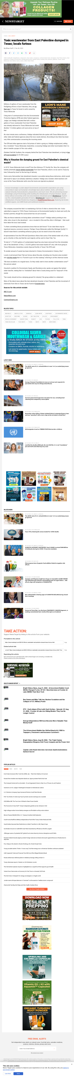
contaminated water (45, 58)
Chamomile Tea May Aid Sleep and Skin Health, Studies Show (21, 885)
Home (5, 36)
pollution (55, 59)
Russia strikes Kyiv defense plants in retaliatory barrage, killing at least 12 (24, 857)
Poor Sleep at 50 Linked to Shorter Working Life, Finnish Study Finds (23, 844)
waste (22, 61)
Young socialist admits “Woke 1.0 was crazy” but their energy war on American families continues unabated (33, 848)
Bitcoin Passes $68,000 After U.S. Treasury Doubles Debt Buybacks (22, 815)
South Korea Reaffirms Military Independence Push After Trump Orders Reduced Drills (27, 819)
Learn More (8, 1073)
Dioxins (64, 58)
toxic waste (13, 61)
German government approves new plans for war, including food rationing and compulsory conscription (44, 398)
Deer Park (59, 58)
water (25, 61)
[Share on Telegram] (18, 53)
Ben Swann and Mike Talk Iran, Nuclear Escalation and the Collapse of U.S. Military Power (44, 700)
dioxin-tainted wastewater (25, 170)
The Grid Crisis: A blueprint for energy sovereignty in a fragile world (22, 876)
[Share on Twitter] (14, 53)
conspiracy (36, 58)
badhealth (10, 58)
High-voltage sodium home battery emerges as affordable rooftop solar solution (26, 810)
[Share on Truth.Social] (26, 53)
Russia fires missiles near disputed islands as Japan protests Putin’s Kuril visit (25, 778)
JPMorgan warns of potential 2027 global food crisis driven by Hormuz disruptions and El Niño (30, 833)
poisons (50, 59)
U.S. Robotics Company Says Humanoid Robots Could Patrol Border (23, 792)
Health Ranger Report (11, 683)
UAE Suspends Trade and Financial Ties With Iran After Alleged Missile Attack (25, 853)
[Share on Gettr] (30, 53)
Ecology (11, 59)
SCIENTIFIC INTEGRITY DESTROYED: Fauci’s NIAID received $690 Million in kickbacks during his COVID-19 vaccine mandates (46, 548)
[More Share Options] (34, 53)
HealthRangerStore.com (46, 200)
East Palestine (35, 316)
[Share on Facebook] (10, 53)
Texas (59, 59)
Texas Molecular (10, 322)
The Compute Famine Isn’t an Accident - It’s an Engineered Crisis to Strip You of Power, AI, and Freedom (32, 783)
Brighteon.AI (40, 198)
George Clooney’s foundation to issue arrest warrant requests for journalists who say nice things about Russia (45, 382)
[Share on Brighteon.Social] (6, 53)
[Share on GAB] (22, 53)
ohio (46, 59)
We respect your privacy (37, 1053)
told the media (12, 258)
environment (17, 59)
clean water (29, 58)
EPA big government (26, 59)
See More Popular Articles (36, 889)
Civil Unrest (11, 36)
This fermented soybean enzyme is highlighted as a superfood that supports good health (28, 866)
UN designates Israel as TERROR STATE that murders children (43, 429)
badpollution (16, 58)
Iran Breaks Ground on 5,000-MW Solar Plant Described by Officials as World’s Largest (28, 828)
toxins (18, 61)
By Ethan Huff (8, 48)
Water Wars (31, 61)
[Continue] (54, 1049)
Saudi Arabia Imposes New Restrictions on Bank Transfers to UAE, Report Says (26, 824)
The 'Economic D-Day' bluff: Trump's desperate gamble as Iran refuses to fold (25, 806)
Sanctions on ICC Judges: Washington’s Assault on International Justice (24, 787)
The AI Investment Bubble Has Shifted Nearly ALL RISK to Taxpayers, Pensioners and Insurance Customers (44, 731)
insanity (42, 59)
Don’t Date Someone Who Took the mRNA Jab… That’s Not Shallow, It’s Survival (26, 774)
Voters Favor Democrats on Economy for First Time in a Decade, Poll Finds (24, 871)
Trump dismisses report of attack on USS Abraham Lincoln (20, 862)
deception (53, 58)
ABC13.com (8, 292)
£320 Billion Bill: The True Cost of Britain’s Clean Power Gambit (21, 801)
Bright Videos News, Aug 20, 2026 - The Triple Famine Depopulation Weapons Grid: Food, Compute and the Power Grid (46, 741)
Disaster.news (40, 284)
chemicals (23, 58)
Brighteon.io (57, 196)
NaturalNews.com (10, 296)
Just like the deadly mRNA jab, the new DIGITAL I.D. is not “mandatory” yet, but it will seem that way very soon (46, 445)
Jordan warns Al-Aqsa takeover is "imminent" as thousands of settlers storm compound (28, 880)
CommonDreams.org (11, 300)
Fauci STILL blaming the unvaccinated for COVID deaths (42, 531)
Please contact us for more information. (14, 658)
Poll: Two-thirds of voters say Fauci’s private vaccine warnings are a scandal (25, 796)
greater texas (36, 59)
